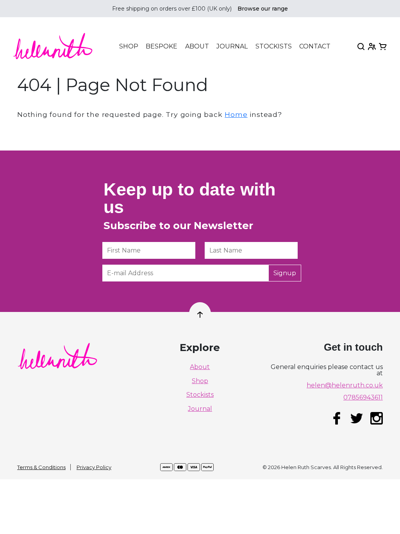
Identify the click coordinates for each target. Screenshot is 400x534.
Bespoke (161, 46)
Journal (232, 46)
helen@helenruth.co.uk (345, 385)
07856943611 (363, 397)
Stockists (273, 46)
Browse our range (263, 8)
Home (236, 114)
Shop (128, 46)
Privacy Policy (94, 467)
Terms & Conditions (41, 467)
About (197, 46)
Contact (314, 46)
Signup (284, 273)
